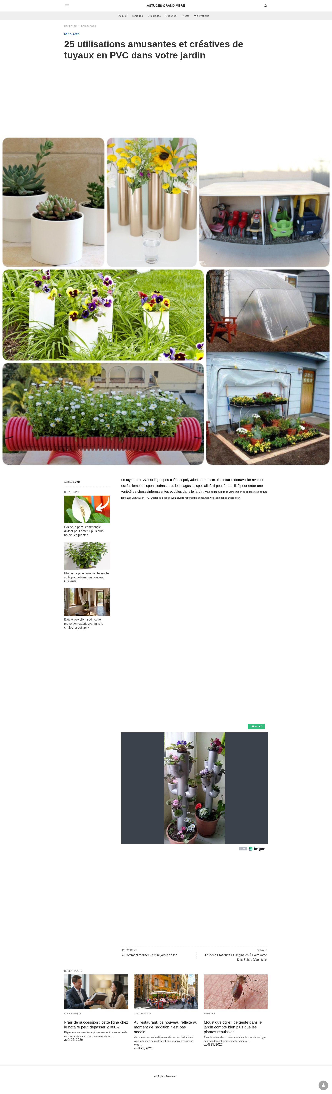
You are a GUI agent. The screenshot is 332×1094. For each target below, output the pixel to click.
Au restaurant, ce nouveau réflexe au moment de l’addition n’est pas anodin (165, 1027)
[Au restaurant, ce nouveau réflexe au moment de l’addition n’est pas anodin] (166, 991)
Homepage (70, 26)
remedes (137, 16)
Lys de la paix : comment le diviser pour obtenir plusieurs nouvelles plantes (84, 531)
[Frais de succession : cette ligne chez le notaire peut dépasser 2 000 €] (96, 991)
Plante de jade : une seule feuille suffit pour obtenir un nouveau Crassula (86, 577)
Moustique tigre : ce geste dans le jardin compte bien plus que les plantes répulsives (233, 1027)
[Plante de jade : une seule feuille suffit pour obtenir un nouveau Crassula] (87, 556)
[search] (265, 6)
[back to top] (323, 1085)
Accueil (123, 16)
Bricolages (154, 16)
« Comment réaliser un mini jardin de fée (149, 955)
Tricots (185, 16)
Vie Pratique (201, 16)
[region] (166, 93)
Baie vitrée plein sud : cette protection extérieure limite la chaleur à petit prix (83, 623)
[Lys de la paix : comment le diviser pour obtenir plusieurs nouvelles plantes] (87, 509)
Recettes (171, 16)
